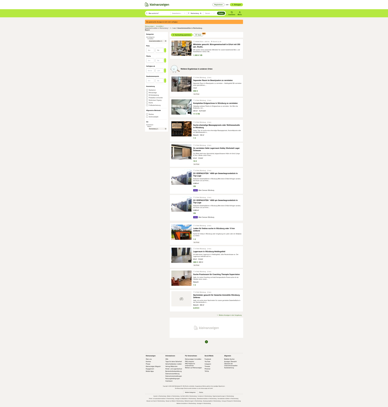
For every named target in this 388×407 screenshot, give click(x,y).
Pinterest (207, 369)
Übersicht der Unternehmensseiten (231, 364)
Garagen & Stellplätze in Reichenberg (185, 398)
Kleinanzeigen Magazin (153, 366)
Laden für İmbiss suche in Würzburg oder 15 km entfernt (214, 229)
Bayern (149, 126)
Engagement (150, 369)
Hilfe (166, 359)
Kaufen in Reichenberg (159, 396)
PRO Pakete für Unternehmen (190, 364)
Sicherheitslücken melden (173, 364)
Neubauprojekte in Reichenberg (212, 401)
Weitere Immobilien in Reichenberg (186, 403)
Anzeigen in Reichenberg (204, 403)
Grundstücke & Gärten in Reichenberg (227, 398)
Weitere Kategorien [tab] (190, 392)
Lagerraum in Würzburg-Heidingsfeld (209, 251)
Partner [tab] (201, 392)
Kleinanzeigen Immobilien (193, 359)
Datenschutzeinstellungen (173, 376)
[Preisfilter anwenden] (165, 50)
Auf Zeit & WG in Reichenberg (188, 396)
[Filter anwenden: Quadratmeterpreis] (165, 80)
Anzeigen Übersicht (230, 361)
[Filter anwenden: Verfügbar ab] (165, 70)
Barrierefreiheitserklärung (173, 371)
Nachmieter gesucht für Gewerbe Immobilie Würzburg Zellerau (216, 296)
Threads (207, 366)
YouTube (207, 361)
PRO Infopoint (189, 361)
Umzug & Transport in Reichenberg (231, 401)
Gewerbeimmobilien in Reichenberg (207, 398)
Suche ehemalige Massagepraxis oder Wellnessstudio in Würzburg (216, 126)
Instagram (208, 364)
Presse (148, 364)
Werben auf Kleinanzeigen (193, 368)
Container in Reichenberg (205, 396)
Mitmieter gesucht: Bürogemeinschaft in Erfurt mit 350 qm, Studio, (216, 45)
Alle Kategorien (150, 37)
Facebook (208, 359)
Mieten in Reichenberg (173, 396)
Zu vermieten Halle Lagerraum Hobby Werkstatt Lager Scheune (216, 149)
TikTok (207, 371)
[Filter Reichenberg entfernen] (165, 129)
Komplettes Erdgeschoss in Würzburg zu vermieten (215, 103)
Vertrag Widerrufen (171, 366)
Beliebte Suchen (229, 359)
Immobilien (150, 38)
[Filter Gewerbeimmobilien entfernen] (165, 41)
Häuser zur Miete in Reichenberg (175, 401)
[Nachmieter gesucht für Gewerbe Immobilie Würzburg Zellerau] (181, 298)
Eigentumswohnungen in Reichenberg (223, 396)
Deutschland (149, 125)
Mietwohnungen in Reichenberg (193, 401)
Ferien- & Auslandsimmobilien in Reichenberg (161, 398)
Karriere (148, 361)
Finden (221, 13)
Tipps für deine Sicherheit (173, 361)
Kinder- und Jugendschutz (173, 369)
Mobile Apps (150, 371)
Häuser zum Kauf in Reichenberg (155, 401)
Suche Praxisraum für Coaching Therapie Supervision (216, 274)
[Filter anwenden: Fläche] (165, 60)
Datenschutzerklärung (172, 374)
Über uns (149, 359)
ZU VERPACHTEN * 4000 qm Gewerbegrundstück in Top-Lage (215, 174)
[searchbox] (159, 13)
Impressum (169, 381)
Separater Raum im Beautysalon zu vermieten (213, 80)
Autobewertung (229, 368)
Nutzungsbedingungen (172, 378)
